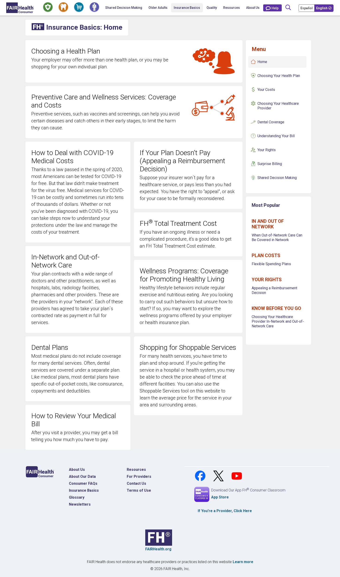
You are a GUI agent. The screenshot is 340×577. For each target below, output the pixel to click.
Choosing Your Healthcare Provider (278, 105)
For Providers (139, 476)
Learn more (243, 562)
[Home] (20, 7)
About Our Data (82, 476)
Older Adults (157, 8)
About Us (253, 8)
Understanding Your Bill (276, 136)
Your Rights (266, 150)
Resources (136, 469)
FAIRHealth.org (158, 549)
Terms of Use (139, 490)
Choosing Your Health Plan (278, 75)
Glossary (76, 497)
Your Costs (266, 89)
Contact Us (136, 483)
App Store (220, 497)
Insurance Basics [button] (187, 8)
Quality (212, 8)
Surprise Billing (269, 164)
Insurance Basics (84, 490)
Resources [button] (231, 8)
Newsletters (80, 504)
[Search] (288, 8)
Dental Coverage (270, 122)
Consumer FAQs (83, 483)
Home (262, 62)
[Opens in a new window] (201, 475)
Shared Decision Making (123, 8)
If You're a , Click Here (225, 511)
